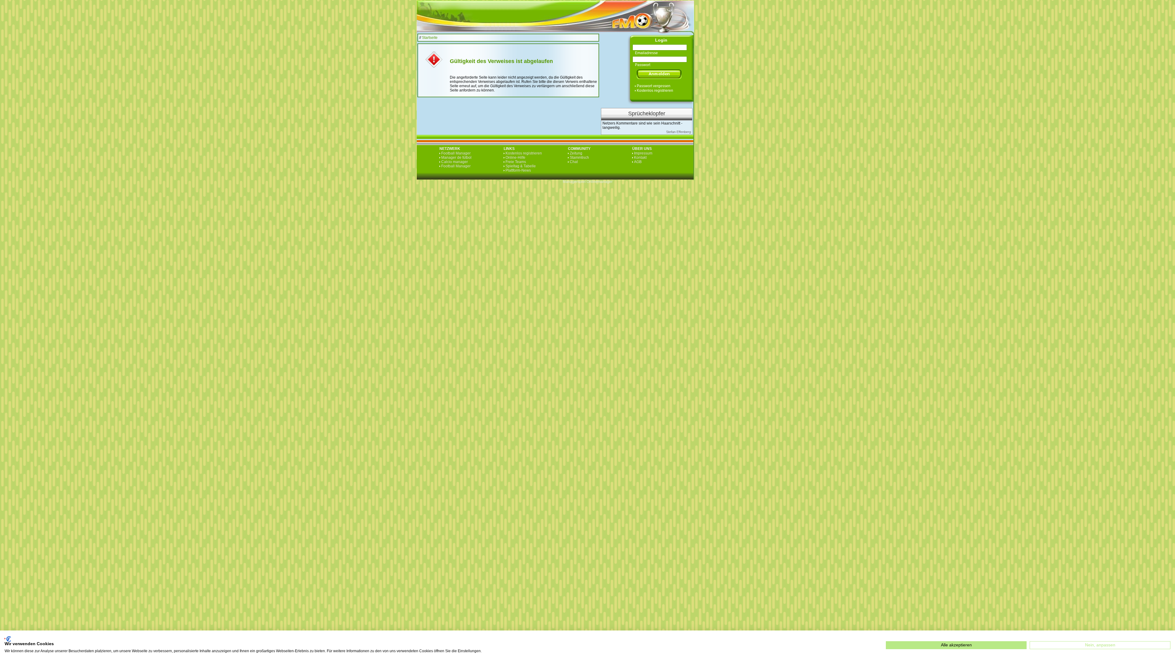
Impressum (643, 153)
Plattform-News (518, 170)
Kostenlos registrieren (655, 90)
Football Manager (456, 153)
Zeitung (576, 153)
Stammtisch (579, 157)
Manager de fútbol (456, 157)
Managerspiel (574, 182)
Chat (574, 162)
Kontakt (640, 157)
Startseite (430, 37)
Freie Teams (515, 162)
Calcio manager (454, 162)
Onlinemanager (600, 182)
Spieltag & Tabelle (520, 166)
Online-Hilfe (515, 157)
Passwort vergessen (653, 86)
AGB (638, 162)
